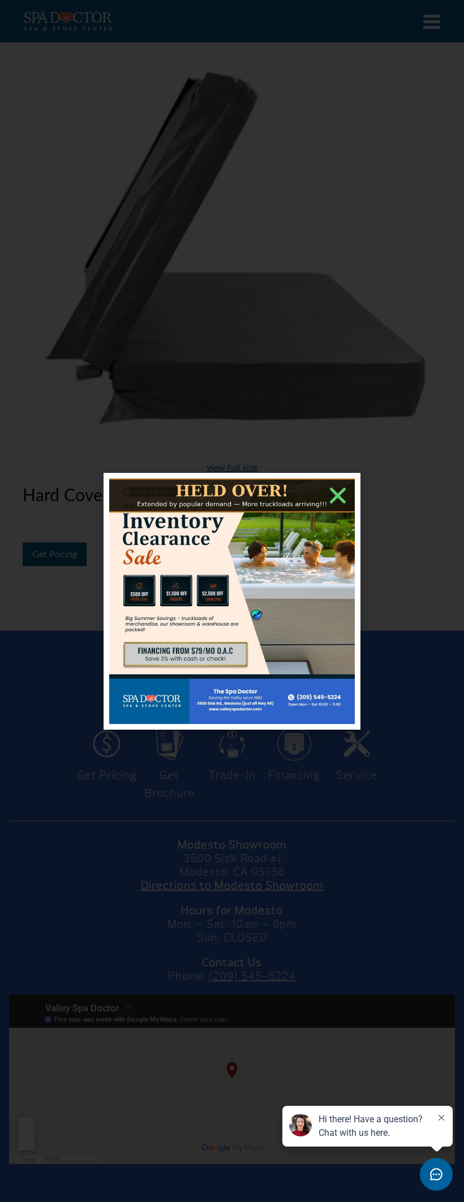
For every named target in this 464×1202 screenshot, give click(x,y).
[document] (232, 601)
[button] (337, 495)
